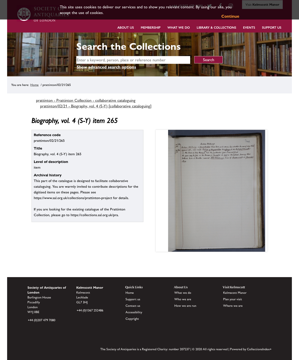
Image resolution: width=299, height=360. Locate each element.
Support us (132, 299)
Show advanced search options (106, 67)
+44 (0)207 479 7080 (41, 320)
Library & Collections (216, 27)
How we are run (185, 306)
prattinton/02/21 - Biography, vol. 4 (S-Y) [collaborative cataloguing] (96, 106)
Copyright (132, 319)
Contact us (132, 306)
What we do (178, 27)
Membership (150, 27)
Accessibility (133, 312)
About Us (125, 27)
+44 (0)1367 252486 (90, 310)
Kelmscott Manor (235, 293)
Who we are (182, 299)
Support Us (271, 27)
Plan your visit (232, 299)
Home (34, 85)
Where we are (233, 306)
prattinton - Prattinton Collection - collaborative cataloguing (85, 100)
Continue (230, 16)
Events (249, 27)
